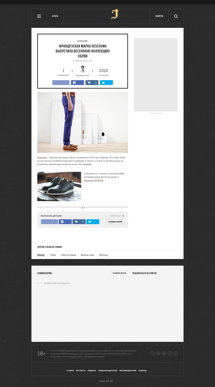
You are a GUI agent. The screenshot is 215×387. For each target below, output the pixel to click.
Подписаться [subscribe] (119, 273)
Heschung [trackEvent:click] (103, 255)
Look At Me (106, 381)
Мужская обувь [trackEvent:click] (87, 255)
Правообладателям (107, 371)
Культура (83, 41)
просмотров (104, 72)
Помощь (142, 371)
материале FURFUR (93, 180)
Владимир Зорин (82, 75)
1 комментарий (115, 222)
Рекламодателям (127, 371)
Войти (159, 16)
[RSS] (176, 353)
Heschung (42, 157)
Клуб (55, 16)
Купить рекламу (155, 113)
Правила (92, 371)
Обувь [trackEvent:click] (53, 255)
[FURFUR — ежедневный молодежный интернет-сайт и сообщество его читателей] (107, 16)
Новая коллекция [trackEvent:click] (68, 255)
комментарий (63, 72)
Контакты (80, 371)
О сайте (70, 371)
